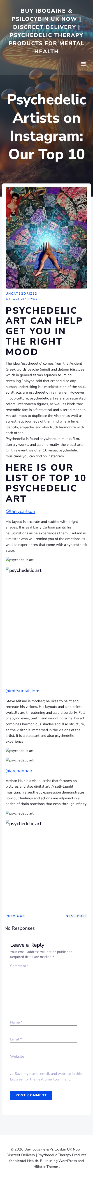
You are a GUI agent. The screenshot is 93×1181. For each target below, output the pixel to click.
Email (16, 1039)
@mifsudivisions (23, 691)
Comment (19, 965)
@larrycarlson (20, 511)
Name (16, 1022)
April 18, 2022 (27, 299)
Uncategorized (22, 293)
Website (17, 1056)
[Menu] (83, 64)
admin (10, 299)
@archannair (19, 771)
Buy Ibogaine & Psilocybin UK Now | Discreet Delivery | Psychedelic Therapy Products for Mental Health (46, 31)
